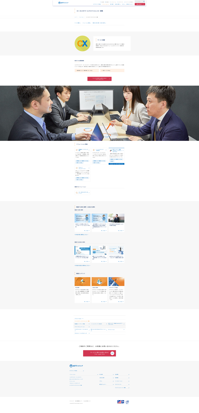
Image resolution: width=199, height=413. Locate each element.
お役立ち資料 (117, 4)
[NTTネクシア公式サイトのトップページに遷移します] (63, 3)
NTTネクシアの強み (97, 4)
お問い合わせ (139, 4)
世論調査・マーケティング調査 (80, 323)
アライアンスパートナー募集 (120, 387)
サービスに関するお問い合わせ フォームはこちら (99, 79)
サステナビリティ (118, 384)
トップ (76, 17)
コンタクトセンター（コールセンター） (81, 330)
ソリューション (105, 4)
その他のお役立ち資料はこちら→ (82, 265)
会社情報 (116, 374)
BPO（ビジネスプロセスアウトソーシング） (98, 330)
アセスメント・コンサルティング (81, 333)
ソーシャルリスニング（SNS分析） (96, 323)
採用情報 (116, 377)
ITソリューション (111, 329)
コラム (123, 4)
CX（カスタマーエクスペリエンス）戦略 (82, 321)
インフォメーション (118, 381)
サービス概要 (77, 22)
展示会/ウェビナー (130, 4)
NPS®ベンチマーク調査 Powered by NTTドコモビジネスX (115, 324)
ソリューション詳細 (86, 22)
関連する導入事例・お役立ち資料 (99, 22)
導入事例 (111, 4)
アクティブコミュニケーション (80, 326)
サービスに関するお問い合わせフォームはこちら (99, 353)
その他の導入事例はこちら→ (81, 234)
